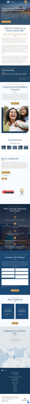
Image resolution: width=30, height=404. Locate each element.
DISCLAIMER (5, 287)
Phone (3, 272)
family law (16, 38)
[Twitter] (14, 374)
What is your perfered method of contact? (21, 276)
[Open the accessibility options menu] (28, 402)
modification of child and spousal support (21, 167)
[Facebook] (12, 374)
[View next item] (3, 78)
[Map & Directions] (15, 380)
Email (17, 272)
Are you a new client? (5, 275)
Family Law (15, 387)
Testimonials (15, 389)
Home (15, 384)
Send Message (14, 290)
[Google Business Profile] (17, 374)
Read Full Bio (4, 169)
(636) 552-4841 (15, 379)
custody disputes (8, 166)
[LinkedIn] (15, 374)
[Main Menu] (25, 2)
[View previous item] (14, 151)
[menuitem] (15, 384)
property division (17, 166)
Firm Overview (14, 103)
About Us (15, 385)
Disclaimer (15, 388)
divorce (26, 165)
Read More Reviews (22, 78)
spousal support (4, 167)
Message (3, 279)
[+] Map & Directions (15, 342)
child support (9, 167)
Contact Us (15, 391)
